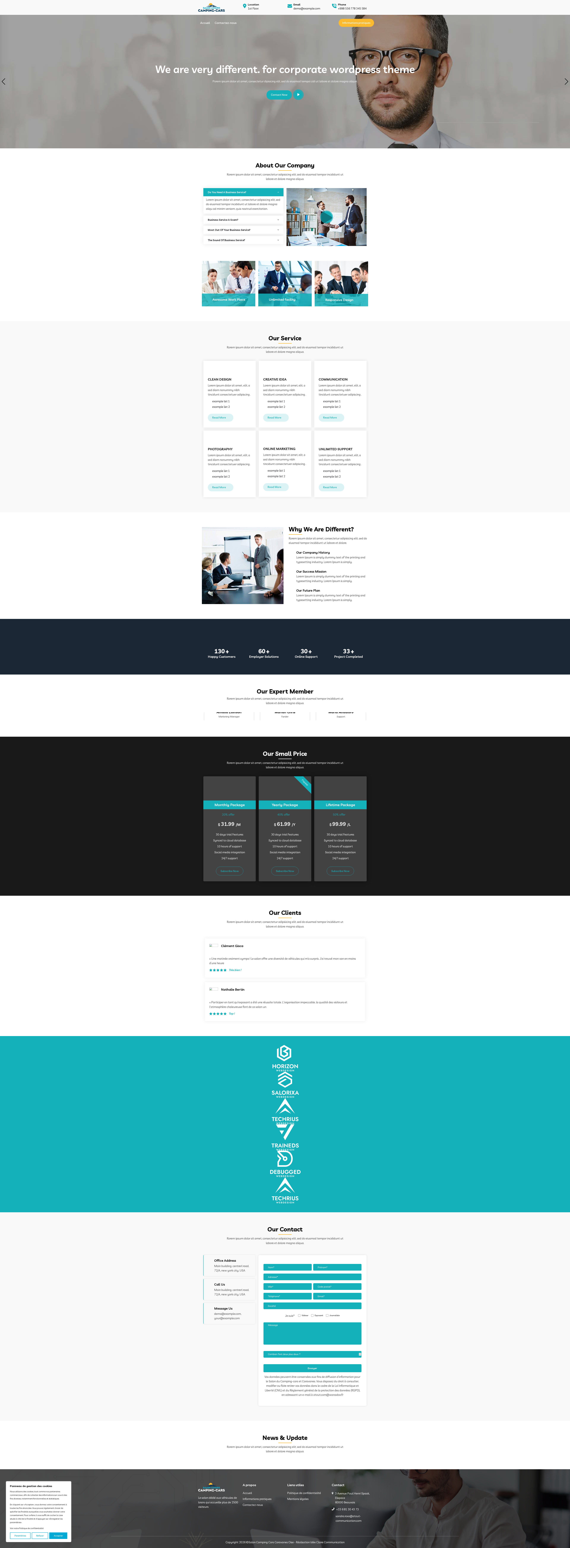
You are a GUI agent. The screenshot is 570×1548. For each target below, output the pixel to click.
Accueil (205, 23)
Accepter (58, 1535)
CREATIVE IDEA (274, 379)
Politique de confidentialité (304, 1493)
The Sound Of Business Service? (226, 240)
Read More (219, 417)
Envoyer (312, 1368)
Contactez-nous (226, 23)
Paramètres (20, 1535)
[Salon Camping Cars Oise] (211, 7)
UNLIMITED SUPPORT (336, 449)
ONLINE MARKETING (279, 449)
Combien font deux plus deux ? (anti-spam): (312, 1349)
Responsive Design (339, 300)
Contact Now (279, 95)
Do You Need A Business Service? (227, 192)
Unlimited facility (282, 299)
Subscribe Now (230, 871)
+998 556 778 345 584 (352, 8)
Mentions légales (298, 1499)
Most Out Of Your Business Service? (229, 229)
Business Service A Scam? (223, 219)
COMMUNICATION (333, 379)
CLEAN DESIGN (219, 379)
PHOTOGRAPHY (220, 449)
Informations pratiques (356, 22)
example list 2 (221, 407)
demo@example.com (306, 8)
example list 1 (221, 401)
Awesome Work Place (228, 299)
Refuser (40, 1535)
